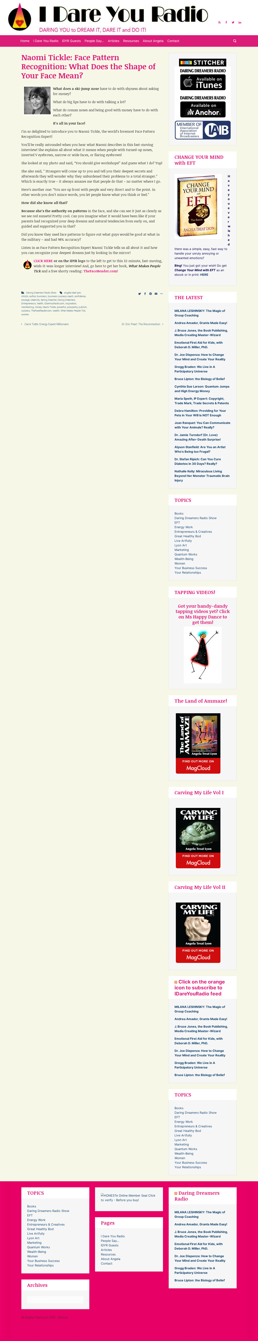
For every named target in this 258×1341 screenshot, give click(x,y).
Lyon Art (181, 545)
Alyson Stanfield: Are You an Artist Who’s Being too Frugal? (200, 449)
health (40, 303)
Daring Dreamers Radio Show (41, 292)
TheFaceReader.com (41, 310)
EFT (177, 522)
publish (83, 307)
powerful (61, 307)
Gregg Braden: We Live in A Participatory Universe (195, 369)
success (25, 310)
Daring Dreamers (66, 299)
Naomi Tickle (49, 307)
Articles (113, 41)
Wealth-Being (184, 559)
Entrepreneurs (28, 303)
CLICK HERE (43, 261)
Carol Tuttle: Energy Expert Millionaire (47, 324)
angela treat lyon (72, 292)
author (32, 296)
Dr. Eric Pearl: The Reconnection (141, 324)
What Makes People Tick (73, 310)
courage (25, 299)
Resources (131, 41)
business (42, 296)
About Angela (153, 41)
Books (179, 513)
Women (180, 563)
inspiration (70, 303)
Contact (173, 41)
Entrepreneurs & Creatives (193, 531)
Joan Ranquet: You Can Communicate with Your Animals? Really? (202, 425)
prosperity (72, 307)
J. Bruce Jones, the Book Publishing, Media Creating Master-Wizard (201, 333)
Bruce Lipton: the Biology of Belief (200, 379)
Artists (24, 296)
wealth (56, 310)
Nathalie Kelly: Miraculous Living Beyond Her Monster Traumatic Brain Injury (202, 475)
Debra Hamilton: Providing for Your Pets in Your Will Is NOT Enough (200, 413)
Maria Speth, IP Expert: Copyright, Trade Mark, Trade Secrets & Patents (202, 401)
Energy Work (184, 527)
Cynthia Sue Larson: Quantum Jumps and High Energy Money (202, 389)
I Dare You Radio (45, 41)
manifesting (27, 307)
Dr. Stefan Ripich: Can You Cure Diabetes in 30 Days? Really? (198, 461)
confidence (80, 296)
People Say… (94, 41)
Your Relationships (188, 572)
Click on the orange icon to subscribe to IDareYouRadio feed (200, 987)
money (38, 307)
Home (24, 41)
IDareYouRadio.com (54, 303)
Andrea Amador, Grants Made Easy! (201, 323)
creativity (35, 299)
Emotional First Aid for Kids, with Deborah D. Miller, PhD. (199, 345)
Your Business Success (191, 568)
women (25, 314)
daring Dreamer (48, 299)
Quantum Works (186, 554)
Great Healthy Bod (188, 536)
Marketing (182, 550)
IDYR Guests (71, 41)
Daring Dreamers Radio (197, 1195)
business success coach (60, 296)
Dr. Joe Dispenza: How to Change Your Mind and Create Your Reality (200, 357)
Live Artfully (183, 541)
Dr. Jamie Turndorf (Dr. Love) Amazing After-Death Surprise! (198, 437)
